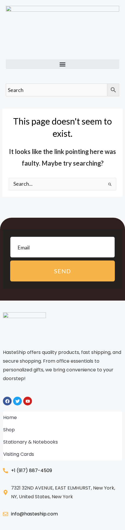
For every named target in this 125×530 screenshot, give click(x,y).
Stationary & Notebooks (30, 442)
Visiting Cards (18, 454)
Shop (9, 429)
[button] (62, 64)
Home (10, 417)
